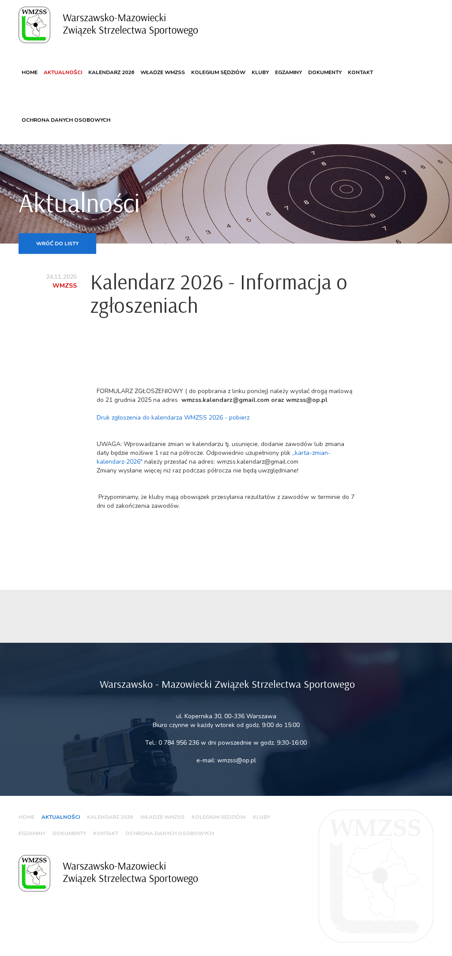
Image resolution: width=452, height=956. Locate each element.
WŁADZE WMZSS (162, 72)
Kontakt (360, 72)
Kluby (260, 72)
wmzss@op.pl (236, 760)
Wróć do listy (57, 243)
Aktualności (63, 72)
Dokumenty (325, 72)
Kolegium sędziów (218, 72)
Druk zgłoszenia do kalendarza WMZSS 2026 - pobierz (173, 417)
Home (30, 72)
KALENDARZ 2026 (111, 72)
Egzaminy (288, 72)
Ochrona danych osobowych (66, 120)
